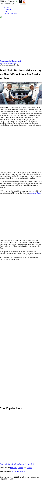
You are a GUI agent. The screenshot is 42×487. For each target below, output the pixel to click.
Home (6, 7)
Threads (20, 468)
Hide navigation (17, 61)
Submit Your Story (10, 13)
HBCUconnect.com (18, 471)
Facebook (13, 468)
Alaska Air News (35, 193)
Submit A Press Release (16, 464)
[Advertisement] (21, 39)
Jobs (5, 11)
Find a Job (3, 464)
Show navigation (6, 61)
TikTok (29, 468)
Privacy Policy (30, 464)
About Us (7, 9)
